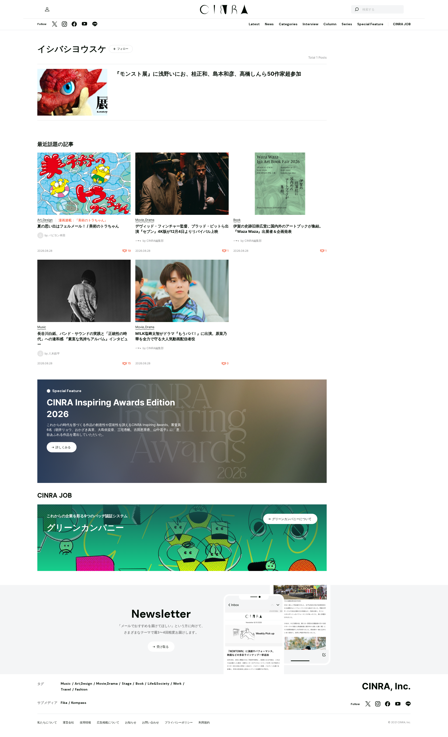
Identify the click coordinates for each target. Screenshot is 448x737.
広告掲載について (108, 722)
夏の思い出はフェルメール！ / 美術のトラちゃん (78, 226)
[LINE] (94, 24)
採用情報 (85, 722)
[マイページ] (47, 9)
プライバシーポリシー (179, 722)
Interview (310, 24)
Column (329, 24)
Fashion (81, 689)
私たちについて (47, 722)
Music (66, 683)
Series (347, 24)
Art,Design (83, 683)
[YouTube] (84, 24)
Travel (66, 689)
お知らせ (130, 722)
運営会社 (68, 722)
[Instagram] (64, 24)
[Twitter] (54, 24)
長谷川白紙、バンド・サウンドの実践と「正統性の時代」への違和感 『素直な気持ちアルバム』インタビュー (82, 339)
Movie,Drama (107, 683)
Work (177, 683)
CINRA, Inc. (386, 686)
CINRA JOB (402, 24)
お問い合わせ (150, 722)
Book (140, 683)
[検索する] (356, 9)
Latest (254, 24)
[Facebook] (74, 24)
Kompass (78, 702)
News (269, 24)
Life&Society (158, 683)
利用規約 (204, 722)
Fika (64, 702)
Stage (127, 683)
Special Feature (370, 24)
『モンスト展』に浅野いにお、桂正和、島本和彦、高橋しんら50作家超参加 (207, 74)
